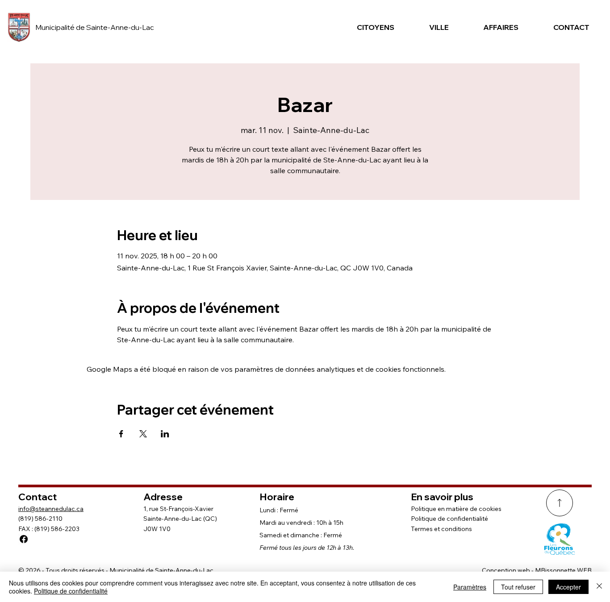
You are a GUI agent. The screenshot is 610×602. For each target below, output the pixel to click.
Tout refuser (518, 586)
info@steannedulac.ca (51, 509)
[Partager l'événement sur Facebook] (121, 433)
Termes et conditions (441, 529)
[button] (372, 27)
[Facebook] (23, 539)
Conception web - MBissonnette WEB (537, 570)
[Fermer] (599, 587)
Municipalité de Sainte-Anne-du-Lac (94, 27)
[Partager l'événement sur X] (143, 433)
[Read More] (559, 503)
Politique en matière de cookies (456, 509)
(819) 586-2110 (40, 519)
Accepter (568, 586)
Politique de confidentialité (449, 519)
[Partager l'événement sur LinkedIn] (165, 433)
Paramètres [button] (469, 586)
